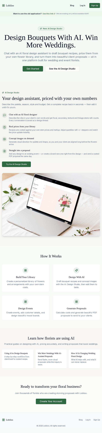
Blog (72, 5)
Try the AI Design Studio (16, 164)
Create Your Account (51, 401)
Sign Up (94, 5)
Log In (82, 5)
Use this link (48, 14)
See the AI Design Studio (62, 68)
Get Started (33, 68)
